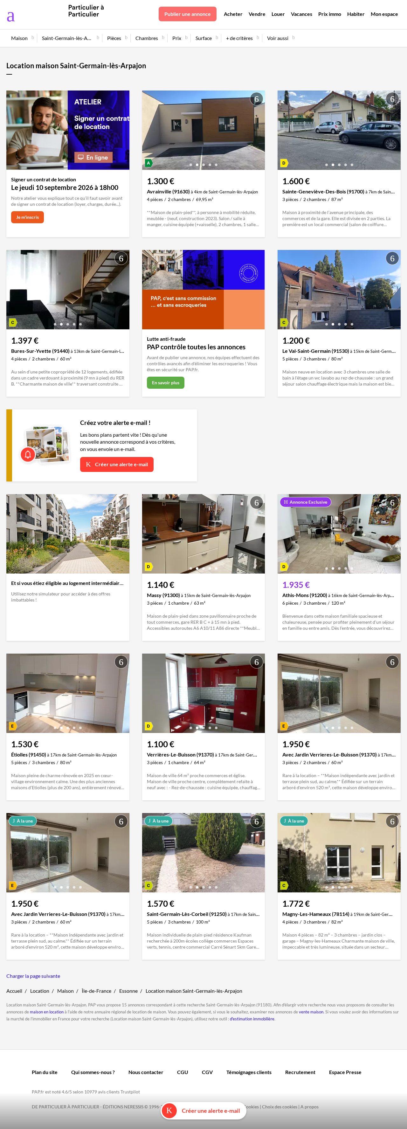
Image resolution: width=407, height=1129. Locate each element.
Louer (278, 14)
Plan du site (45, 1072)
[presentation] (148, 131)
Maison (65, 991)
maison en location (47, 1011)
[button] (191, 162)
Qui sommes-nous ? (93, 1072)
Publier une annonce (187, 14)
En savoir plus (165, 382)
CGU (182, 1072)
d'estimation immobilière (252, 1018)
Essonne (128, 991)
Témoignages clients (249, 1072)
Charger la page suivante (33, 976)
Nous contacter (145, 1072)
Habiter (356, 14)
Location (39, 991)
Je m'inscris (27, 217)
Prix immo (329, 14)
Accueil (14, 991)
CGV (207, 1072)
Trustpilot (130, 1091)
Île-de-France (96, 991)
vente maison (311, 1011)
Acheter (233, 14)
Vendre (257, 14)
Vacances (301, 14)
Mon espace (384, 14)
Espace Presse (345, 1072)
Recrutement (300, 1072)
